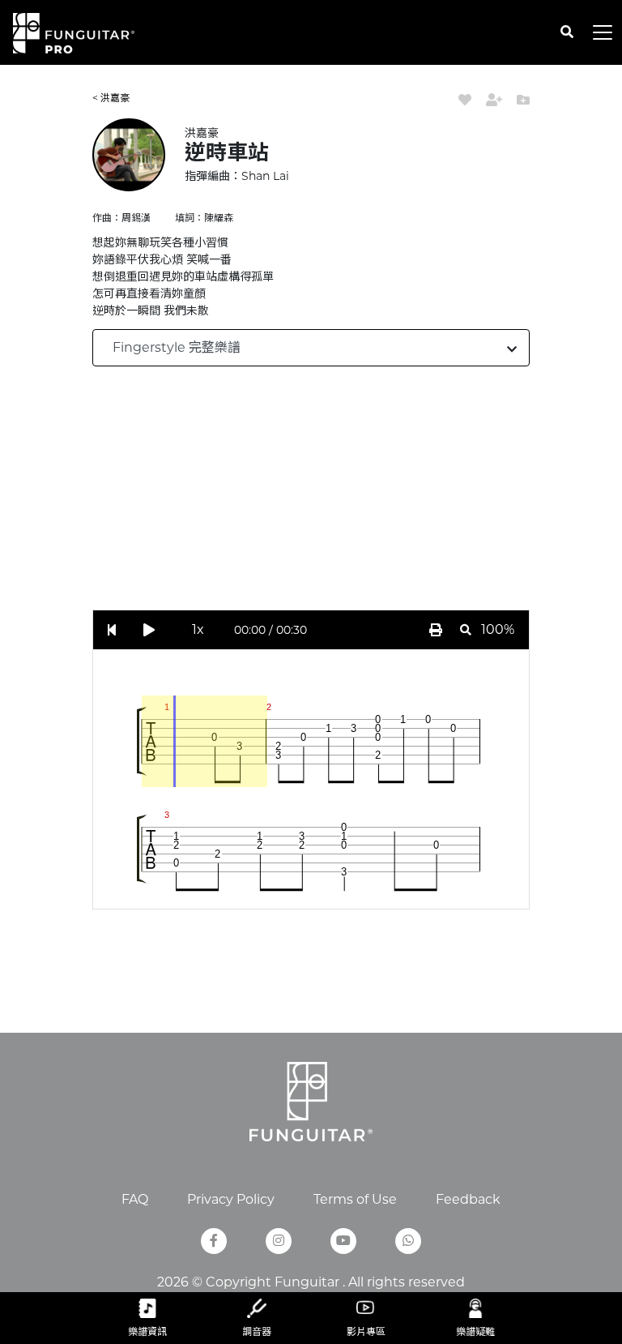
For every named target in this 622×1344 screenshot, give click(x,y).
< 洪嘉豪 (111, 98)
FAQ (134, 1199)
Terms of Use (355, 1199)
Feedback (468, 1199)
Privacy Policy (231, 1199)
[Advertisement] (357, 496)
